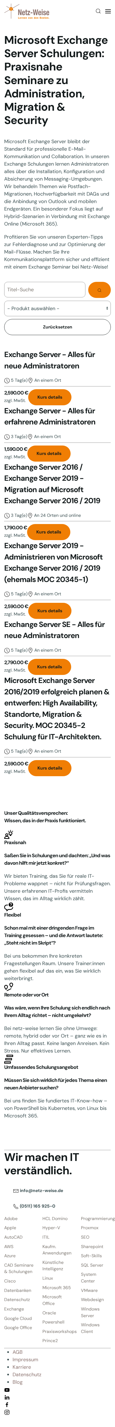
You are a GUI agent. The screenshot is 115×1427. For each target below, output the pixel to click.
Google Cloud (18, 1318)
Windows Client (90, 1328)
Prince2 (50, 1340)
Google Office (18, 1327)
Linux (47, 1278)
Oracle (49, 1313)
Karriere (22, 1367)
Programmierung (96, 1218)
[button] (98, 11)
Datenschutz (17, 1299)
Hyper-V (51, 1228)
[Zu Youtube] (7, 1389)
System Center (88, 1277)
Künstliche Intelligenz (53, 1265)
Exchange (14, 1309)
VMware (89, 1290)
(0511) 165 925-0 (37, 1206)
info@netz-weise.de (41, 1190)
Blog (18, 1382)
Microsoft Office (52, 1300)
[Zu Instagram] (7, 1412)
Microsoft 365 (56, 1288)
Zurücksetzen (57, 327)
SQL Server (92, 1265)
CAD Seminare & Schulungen (18, 1268)
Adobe (11, 1218)
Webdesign (92, 1299)
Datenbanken (17, 1290)
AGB (18, 1352)
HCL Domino (55, 1218)
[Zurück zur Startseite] (26, 11)
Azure (10, 1256)
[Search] (99, 290)
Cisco (10, 1281)
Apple (10, 1228)
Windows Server (90, 1312)
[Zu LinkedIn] (7, 1397)
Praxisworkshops (57, 1331)
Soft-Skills (91, 1256)
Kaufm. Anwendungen (56, 1250)
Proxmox (90, 1228)
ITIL (45, 1237)
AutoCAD (13, 1237)
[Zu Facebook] (7, 1404)
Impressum (25, 1359)
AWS (8, 1246)
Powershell (53, 1322)
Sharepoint (92, 1246)
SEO (85, 1237)
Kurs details (49, 397)
